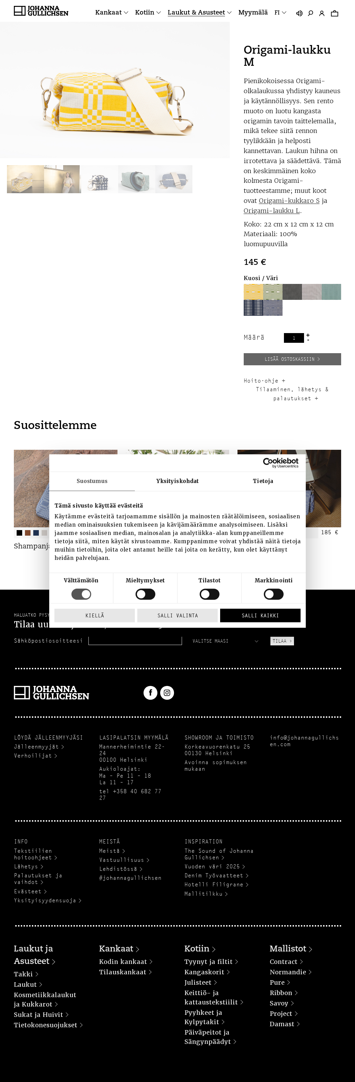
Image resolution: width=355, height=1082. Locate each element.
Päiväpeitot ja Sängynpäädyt (207, 1037)
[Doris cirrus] (273, 308)
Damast (282, 1024)
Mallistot (288, 949)
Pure (277, 982)
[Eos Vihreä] (331, 292)
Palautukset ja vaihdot (38, 879)
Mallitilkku (203, 893)
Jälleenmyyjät (36, 746)
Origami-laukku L (272, 211)
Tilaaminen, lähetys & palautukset (292, 394)
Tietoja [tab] (263, 481)
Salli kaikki (260, 615)
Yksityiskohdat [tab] (177, 481)
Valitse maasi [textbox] (210, 641)
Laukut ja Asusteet (33, 955)
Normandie (288, 972)
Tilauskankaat (122, 972)
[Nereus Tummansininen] (253, 308)
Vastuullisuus (121, 860)
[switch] (145, 594)
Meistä (109, 851)
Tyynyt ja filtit (208, 962)
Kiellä (94, 615)
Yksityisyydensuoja (45, 900)
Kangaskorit (204, 972)
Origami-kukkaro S (289, 201)
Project (281, 1014)
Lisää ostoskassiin (289, 359)
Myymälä (253, 13)
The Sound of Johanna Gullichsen (219, 854)
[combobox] (226, 641)
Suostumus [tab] (92, 481)
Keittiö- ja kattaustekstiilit (211, 997)
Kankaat (108, 13)
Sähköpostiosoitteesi (48, 640)
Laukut (25, 985)
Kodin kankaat (123, 962)
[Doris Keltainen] (253, 292)
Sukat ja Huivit (38, 1015)
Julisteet (197, 982)
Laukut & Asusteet (196, 13)
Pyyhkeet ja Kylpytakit (203, 1017)
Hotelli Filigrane (213, 884)
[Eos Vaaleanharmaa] (311, 292)
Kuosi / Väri (261, 278)
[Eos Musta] (292, 292)
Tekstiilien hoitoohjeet (33, 854)
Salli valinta (177, 615)
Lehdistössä (118, 869)
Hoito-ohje (261, 380)
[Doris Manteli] (273, 292)
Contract (283, 962)
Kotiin (144, 13)
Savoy (279, 1003)
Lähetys (26, 866)
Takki (23, 974)
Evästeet (28, 891)
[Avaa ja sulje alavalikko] (126, 13)
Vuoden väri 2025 (212, 866)
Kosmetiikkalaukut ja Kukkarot (45, 999)
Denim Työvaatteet (213, 875)
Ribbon (281, 993)
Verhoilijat (33, 755)
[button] (253, 292)
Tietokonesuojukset (45, 1025)
